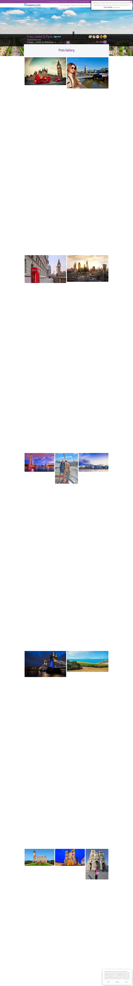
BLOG (71, 1)
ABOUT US (86, 5)
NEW (61, 5)
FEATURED (81, 5)
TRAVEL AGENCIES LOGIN (84, 1)
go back (56, 36)
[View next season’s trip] (55, 42)
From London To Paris (40, 36)
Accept (126, 982)
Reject (108, 982)
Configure (117, 982)
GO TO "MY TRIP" (64, 1)
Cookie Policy (126, 978)
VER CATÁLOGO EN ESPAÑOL (54, 1)
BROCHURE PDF (66, 5)
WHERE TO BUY (74, 5)
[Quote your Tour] (105, 42)
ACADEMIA (76, 1)
